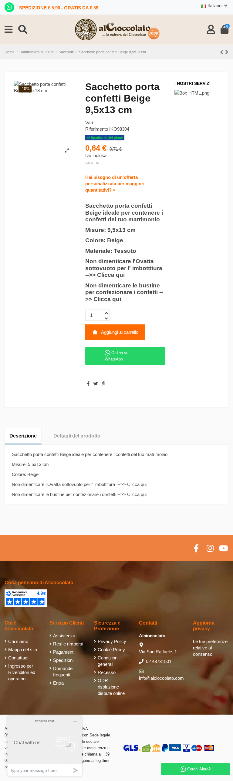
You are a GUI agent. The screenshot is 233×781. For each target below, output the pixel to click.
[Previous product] (222, 52)
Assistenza (64, 635)
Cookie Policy (111, 649)
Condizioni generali (108, 661)
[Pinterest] (103, 383)
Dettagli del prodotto (76, 435)
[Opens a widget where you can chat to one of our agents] (44, 746)
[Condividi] (88, 383)
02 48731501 (158, 661)
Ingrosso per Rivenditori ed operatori (21, 672)
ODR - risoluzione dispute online (111, 687)
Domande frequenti (63, 671)
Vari (89, 122)
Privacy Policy (112, 641)
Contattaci (18, 657)
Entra (58, 682)
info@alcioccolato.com (161, 678)
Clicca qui (111, 275)
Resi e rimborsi (68, 643)
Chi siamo (18, 641)
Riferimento (96, 129)
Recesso (107, 672)
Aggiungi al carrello (119, 332)
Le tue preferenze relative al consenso (210, 648)
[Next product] (226, 52)
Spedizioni (63, 660)
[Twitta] (95, 383)
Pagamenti (63, 652)
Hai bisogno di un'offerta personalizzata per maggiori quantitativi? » (114, 184)
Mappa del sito (22, 649)
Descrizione (23, 435)
